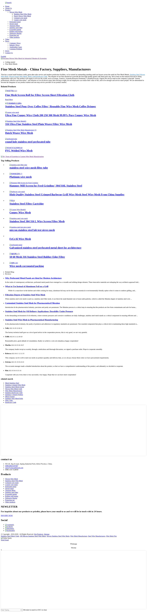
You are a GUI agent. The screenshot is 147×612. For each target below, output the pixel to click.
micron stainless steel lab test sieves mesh (32, 230)
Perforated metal (15, 22)
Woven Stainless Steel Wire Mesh (58, 536)
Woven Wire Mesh (15, 12)
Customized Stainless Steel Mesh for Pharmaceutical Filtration (32, 303)
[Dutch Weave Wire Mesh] (20, 130)
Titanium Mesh (14, 26)
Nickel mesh (13, 24)
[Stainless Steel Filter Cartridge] (12, 200)
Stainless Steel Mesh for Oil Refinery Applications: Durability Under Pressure (39, 311)
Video (7, 39)
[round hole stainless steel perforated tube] (11, 139)
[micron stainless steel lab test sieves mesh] (20, 227)
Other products (14, 37)
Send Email (5, 540)
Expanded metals (15, 29)
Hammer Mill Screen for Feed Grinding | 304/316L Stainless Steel (45, 185)
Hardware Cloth (41, 76)
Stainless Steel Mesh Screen (14, 387)
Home (7, 6)
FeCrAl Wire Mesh (20, 238)
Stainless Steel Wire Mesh (22, 14)
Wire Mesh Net (111, 536)
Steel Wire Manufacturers (96, 536)
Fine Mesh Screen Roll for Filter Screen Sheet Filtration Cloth (39, 95)
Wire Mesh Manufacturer (13, 391)
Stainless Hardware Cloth (13, 393)
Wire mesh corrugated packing (26, 266)
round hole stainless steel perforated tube (27, 141)
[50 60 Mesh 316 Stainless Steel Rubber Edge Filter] (14, 254)
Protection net (14, 35)
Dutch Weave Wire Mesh (22, 16)
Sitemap (46, 534)
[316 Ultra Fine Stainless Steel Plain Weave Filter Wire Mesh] (15, 121)
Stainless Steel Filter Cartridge (26, 203)
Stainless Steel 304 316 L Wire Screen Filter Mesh (37, 221)
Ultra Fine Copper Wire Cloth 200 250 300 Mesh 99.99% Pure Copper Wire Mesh (50, 115)
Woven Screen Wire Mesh (18, 76)
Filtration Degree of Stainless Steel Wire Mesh (25, 295)
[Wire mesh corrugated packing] (13, 263)
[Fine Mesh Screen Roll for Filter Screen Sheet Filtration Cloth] (11, 91)
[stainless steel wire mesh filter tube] (18, 165)
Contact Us (9, 53)
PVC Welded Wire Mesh (18, 150)
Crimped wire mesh (20, 18)
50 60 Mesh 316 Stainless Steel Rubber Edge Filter (37, 256)
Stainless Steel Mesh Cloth (10, 536)
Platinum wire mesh (20, 176)
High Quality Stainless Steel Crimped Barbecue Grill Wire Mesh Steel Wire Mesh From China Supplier (67, 194)
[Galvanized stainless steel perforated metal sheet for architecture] (15, 245)
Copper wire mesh (20, 20)
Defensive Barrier (15, 33)
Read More (9, 99)
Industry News (14, 45)
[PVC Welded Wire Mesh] (13, 148)
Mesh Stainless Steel (12, 383)
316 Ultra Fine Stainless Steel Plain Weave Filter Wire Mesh (38, 124)
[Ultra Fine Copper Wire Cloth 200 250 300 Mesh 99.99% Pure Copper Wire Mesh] (12, 112)
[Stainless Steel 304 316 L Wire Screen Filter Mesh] (18, 218)
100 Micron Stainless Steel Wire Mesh (33, 536)
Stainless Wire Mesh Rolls (14, 398)
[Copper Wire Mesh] (17, 210)
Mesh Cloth (32, 76)
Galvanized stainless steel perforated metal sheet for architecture (45, 247)
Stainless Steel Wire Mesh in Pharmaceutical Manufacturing (31, 320)
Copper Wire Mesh (20, 212)
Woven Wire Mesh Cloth (13, 389)
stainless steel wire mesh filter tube (28, 167)
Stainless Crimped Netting (14, 395)
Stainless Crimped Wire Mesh (15, 385)
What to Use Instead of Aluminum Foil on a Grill (26, 286)
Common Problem (15, 49)
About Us (8, 8)
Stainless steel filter (15, 28)
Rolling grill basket (15, 31)
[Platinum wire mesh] (15, 174)
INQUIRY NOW (7, 515)
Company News (15, 43)
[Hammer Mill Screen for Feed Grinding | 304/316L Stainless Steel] (23, 183)
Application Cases (15, 47)
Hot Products (38, 534)
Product (7, 10)
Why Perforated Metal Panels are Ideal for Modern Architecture (33, 278)
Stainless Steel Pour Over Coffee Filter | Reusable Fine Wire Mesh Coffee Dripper (50, 106)
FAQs (7, 51)
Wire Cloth (9, 400)
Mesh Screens (10, 396)
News (7, 41)
